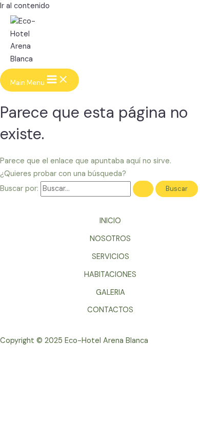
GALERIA (110, 292)
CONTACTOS (110, 310)
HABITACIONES (110, 274)
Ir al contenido (25, 6)
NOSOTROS (110, 239)
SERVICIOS (110, 257)
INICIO (110, 221)
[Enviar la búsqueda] (143, 189)
